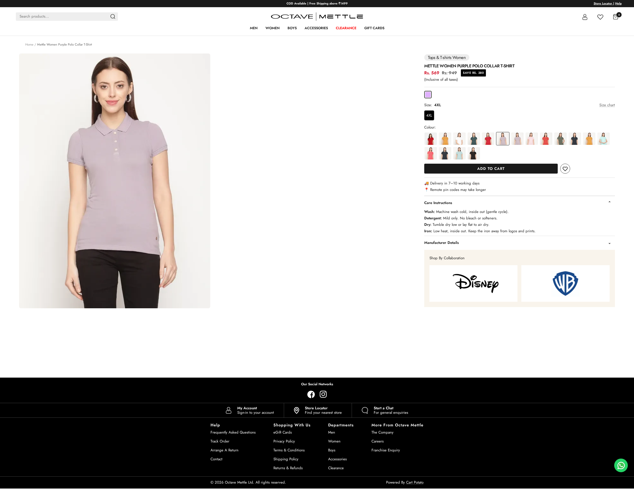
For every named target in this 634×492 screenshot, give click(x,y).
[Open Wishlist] (600, 16)
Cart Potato (414, 482)
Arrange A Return (224, 450)
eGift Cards (282, 432)
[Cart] (615, 16)
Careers (377, 441)
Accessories (316, 28)
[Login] (584, 16)
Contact (216, 459)
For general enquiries (391, 410)
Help (618, 3)
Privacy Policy (284, 441)
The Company (382, 432)
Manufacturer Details (441, 242)
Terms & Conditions (289, 450)
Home (29, 44)
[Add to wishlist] (565, 169)
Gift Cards (374, 28)
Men (254, 28)
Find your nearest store (323, 410)
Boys (292, 28)
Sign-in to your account (255, 410)
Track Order (220, 441)
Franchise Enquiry (385, 450)
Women (272, 28)
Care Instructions (438, 203)
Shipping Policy (285, 459)
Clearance (346, 28)
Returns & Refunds (288, 468)
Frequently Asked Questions (233, 432)
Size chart (607, 105)
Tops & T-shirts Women (447, 57)
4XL (429, 115)
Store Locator (603, 3)
